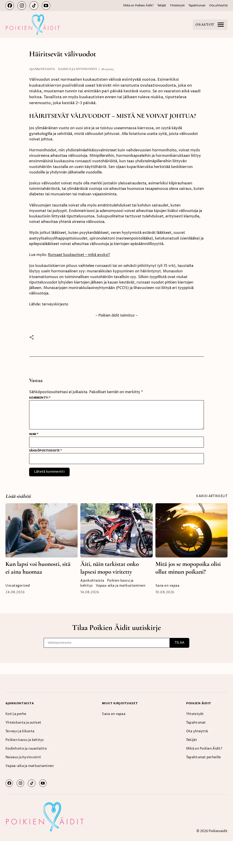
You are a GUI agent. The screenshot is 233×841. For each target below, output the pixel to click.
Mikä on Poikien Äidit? (138, 5)
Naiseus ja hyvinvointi (77, 69)
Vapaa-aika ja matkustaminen (121, 585)
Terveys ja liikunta (20, 731)
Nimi (34, 434)
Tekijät (161, 5)
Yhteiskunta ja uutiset (23, 723)
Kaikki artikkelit (212, 496)
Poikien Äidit (199, 703)
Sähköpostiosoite (45, 450)
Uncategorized (17, 585)
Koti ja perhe (16, 714)
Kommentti (40, 398)
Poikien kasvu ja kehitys (25, 740)
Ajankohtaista (42, 69)
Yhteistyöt (177, 5)
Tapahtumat (196, 5)
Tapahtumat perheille (204, 757)
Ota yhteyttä (218, 5)
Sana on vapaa (167, 585)
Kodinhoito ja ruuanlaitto (26, 749)
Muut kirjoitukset (120, 703)
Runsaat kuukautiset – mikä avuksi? (79, 254)
